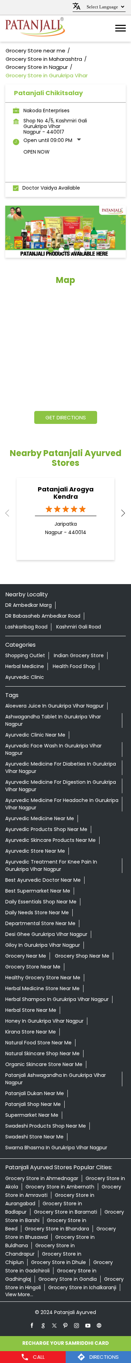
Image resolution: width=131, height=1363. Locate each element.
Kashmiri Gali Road (78, 626)
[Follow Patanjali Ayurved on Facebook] (32, 1325)
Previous (10, 513)
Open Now (36, 151)
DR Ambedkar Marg (28, 605)
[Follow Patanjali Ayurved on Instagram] (77, 1325)
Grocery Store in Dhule (58, 1262)
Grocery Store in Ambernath (60, 1186)
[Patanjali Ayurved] (35, 28)
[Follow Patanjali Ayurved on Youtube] (88, 1325)
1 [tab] (50, 249)
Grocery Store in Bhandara (57, 1228)
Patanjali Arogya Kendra (66, 493)
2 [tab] (60, 249)
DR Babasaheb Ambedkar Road (42, 615)
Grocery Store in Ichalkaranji (82, 1287)
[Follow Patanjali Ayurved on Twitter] (54, 1325)
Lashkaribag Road (26, 626)
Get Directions (65, 417)
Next (120, 513)
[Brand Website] (99, 1325)
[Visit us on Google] (43, 1325)
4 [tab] (81, 249)
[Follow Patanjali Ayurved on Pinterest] (66, 1325)
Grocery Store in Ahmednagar (41, 1178)
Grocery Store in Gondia (67, 1279)
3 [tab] (71, 249)
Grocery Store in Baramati (65, 1211)
